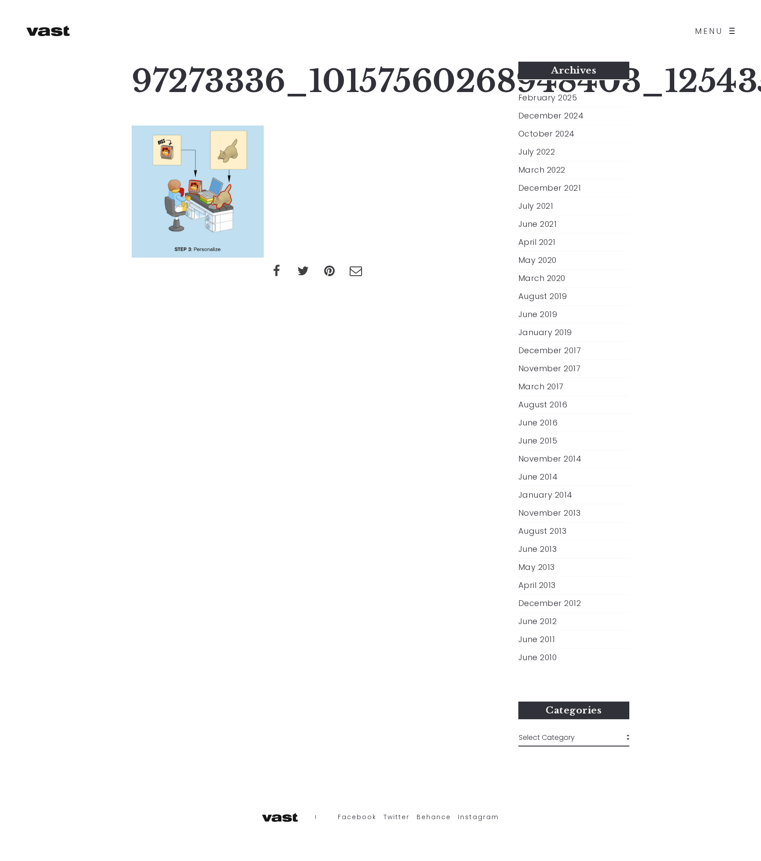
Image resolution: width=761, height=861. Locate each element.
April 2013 (537, 585)
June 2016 (538, 422)
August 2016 (543, 404)
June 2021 (537, 224)
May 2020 (537, 260)
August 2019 (542, 296)
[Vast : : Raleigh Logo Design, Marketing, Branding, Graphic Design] (48, 31)
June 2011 (536, 639)
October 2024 (546, 133)
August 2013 (542, 531)
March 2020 (541, 278)
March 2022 (541, 170)
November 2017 (549, 368)
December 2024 (551, 115)
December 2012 (549, 603)
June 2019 (538, 314)
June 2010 (537, 657)
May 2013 (536, 567)
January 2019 (545, 332)
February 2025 (547, 97)
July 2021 (536, 206)
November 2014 (550, 459)
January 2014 (545, 495)
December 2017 (549, 350)
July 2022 (536, 152)
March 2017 (541, 386)
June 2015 (538, 440)
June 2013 (537, 549)
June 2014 (538, 477)
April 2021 (537, 242)
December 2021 (549, 188)
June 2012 (537, 621)
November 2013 (549, 513)
